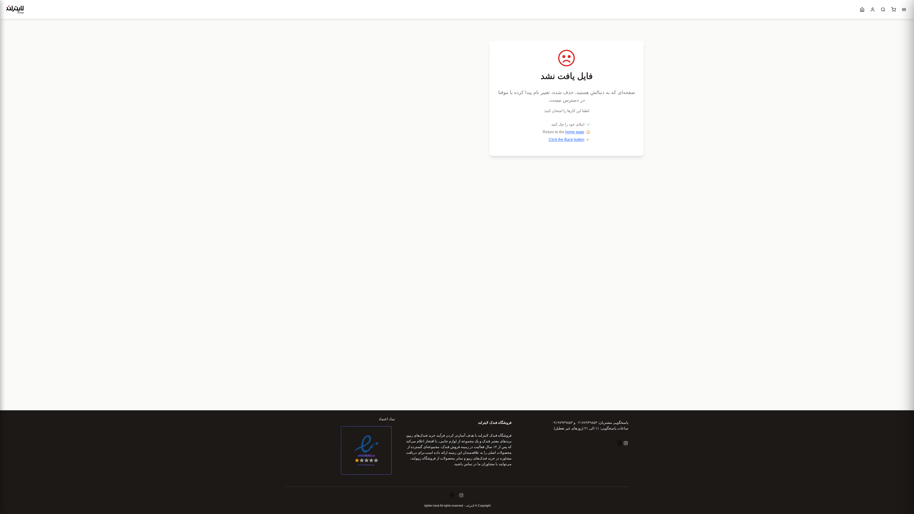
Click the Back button (566, 140)
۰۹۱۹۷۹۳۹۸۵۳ (562, 422)
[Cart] (893, 9)
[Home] (862, 9)
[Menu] (904, 9)
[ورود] (872, 9)
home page (574, 132)
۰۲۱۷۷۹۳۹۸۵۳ (586, 422)
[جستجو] (883, 9)
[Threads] (619, 444)
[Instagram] (625, 444)
